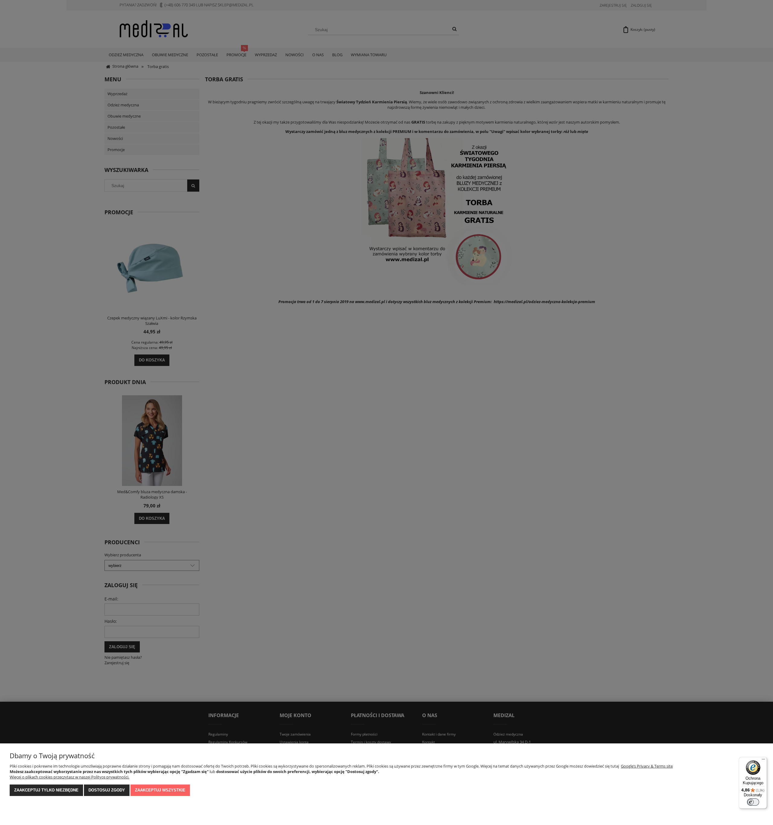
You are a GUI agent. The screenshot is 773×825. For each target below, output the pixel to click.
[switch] (753, 802)
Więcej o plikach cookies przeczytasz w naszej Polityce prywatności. (69, 777)
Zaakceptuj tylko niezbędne (46, 790)
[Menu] (763, 760)
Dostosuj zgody (106, 790)
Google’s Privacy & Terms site (647, 766)
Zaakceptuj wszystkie (160, 790)
